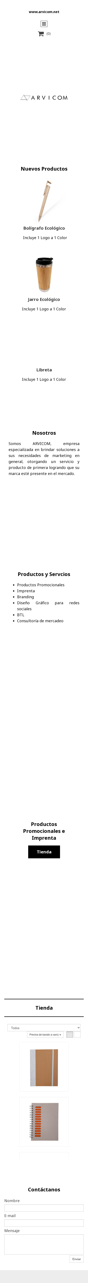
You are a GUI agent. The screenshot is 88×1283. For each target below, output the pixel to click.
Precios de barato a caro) (44, 1034)
